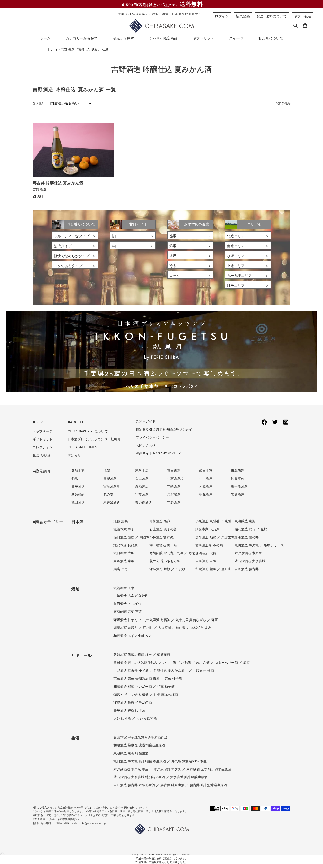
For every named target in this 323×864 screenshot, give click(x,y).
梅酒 (246, 663)
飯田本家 (205, 470)
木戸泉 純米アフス (168, 769)
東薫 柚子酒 (173, 678)
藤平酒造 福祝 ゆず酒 (129, 710)
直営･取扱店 (42, 455)
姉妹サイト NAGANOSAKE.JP (158, 453)
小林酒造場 (175, 478)
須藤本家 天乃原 (207, 529)
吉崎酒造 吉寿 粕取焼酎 (130, 596)
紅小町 (148, 628)
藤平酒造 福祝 (206, 537)
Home (52, 49)
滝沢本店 (141, 470)
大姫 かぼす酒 (146, 718)
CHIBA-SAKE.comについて (88, 431)
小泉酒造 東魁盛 (207, 521)
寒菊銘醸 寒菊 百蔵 (127, 612)
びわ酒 (186, 663)
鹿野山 (226, 569)
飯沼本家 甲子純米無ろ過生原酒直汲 (140, 737)
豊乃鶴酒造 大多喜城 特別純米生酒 (139, 777)
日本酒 (77, 522)
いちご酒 (170, 663)
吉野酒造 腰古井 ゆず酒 (131, 670)
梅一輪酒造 (239, 486)
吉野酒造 (173, 502)
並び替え (38, 103)
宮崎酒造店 (111, 486)
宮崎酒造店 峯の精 (209, 545)
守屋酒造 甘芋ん (126, 620)
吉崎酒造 (173, 486)
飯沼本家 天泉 (123, 588)
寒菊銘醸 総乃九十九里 (166, 553)
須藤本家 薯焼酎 (126, 628)
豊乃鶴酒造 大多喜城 (250, 561)
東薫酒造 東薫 (123, 561)
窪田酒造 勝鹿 (124, 537)
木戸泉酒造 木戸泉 (248, 553)
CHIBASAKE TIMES (82, 447)
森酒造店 (141, 486)
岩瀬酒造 (237, 494)
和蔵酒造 (205, 486)
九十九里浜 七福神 (157, 620)
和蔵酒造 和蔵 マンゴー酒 (133, 686)
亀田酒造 (78, 502)
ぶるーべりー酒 (227, 663)
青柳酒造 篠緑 (159, 521)
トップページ (42, 431)
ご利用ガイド (146, 421)
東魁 (228, 521)
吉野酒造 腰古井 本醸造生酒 (134, 785)
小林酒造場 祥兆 (161, 537)
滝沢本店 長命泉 (125, 545)
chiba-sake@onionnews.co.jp (89, 823)
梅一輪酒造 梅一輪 (163, 545)
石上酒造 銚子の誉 (163, 529)
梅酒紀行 (163, 655)
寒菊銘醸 (78, 494)
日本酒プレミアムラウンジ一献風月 (94, 439)
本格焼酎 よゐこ (203, 628)
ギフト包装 (302, 16)
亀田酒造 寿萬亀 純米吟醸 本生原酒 (140, 761)
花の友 (108, 494)
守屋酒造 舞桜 (160, 569)
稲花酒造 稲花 (245, 529)
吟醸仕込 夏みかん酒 (169, 670)
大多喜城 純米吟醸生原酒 (189, 777)
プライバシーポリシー (152, 437)
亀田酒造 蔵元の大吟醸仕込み (135, 663)
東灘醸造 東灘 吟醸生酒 (130, 753)
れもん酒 (203, 663)
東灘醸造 (173, 494)
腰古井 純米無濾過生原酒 (208, 785)
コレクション (42, 447)
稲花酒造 (205, 494)
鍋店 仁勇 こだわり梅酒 (131, 694)
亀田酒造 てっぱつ (127, 604)
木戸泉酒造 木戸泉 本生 (131, 769)
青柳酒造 (110, 478)
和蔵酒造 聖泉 (206, 569)
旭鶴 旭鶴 (120, 521)
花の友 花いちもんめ (164, 561)
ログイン (222, 16)
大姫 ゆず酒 (122, 718)
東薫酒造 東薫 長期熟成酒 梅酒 (136, 678)
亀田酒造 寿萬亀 (247, 545)
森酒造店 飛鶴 (205, 553)
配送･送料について (272, 16)
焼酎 (75, 589)
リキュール (81, 655)
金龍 (264, 529)
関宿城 (144, 537)
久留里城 (228, 537)
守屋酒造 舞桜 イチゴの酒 (132, 702)
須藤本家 (237, 478)
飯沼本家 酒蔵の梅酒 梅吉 (133, 655)
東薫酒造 (237, 470)
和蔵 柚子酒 (166, 686)
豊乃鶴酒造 (143, 502)
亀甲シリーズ (274, 545)
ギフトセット (42, 439)
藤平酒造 (78, 486)
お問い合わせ (146, 445)
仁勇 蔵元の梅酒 (166, 694)
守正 (214, 620)
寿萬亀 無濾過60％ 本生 (189, 761)
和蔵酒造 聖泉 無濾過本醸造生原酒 (139, 745)
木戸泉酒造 (111, 502)
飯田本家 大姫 (123, 553)
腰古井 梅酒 (205, 670)
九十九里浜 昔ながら (191, 620)
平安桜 (180, 569)
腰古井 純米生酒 (172, 785)
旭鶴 (106, 470)
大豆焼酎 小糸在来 (172, 628)
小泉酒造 (205, 478)
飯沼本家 (78, 470)
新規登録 (243, 16)
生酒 (75, 738)
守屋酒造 (141, 494)
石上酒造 (141, 478)
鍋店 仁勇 (120, 569)
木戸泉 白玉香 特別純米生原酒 (208, 769)
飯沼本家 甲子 (123, 529)
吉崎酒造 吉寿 (205, 561)
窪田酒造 (173, 470)
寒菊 (192, 553)
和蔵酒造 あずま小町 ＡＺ (132, 636)
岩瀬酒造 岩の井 (247, 537)
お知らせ (74, 455)
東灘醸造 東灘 (245, 521)
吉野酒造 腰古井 (247, 569)
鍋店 (74, 478)
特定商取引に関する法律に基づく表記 (164, 429)
